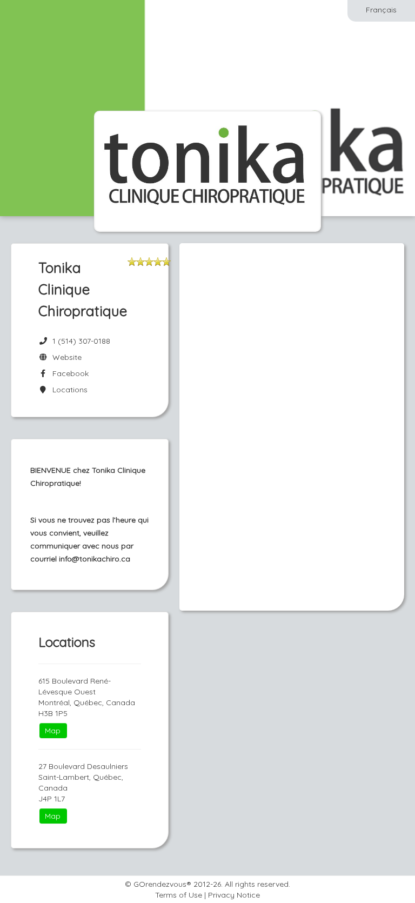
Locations (68, 389)
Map (53, 730)
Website (65, 357)
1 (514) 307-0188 (81, 341)
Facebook (68, 373)
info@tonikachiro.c (92, 559)
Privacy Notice (234, 895)
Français (381, 10)
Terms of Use (178, 895)
